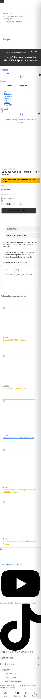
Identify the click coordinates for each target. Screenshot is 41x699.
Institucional (8, 96)
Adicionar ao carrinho (17, 211)
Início (6, 92)
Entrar (35, 51)
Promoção (7, 94)
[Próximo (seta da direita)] (37, 349)
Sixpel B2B (8, 105)
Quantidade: (6, 204)
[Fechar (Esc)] (33, 2)
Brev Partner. (25, 685)
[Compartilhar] (28, 2)
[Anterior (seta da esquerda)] (4, 349)
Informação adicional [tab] (16, 235)
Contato (7, 103)
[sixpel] (6, 39)
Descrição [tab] (12, 228)
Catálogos (7, 98)
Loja (5, 100)
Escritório (13, 169)
